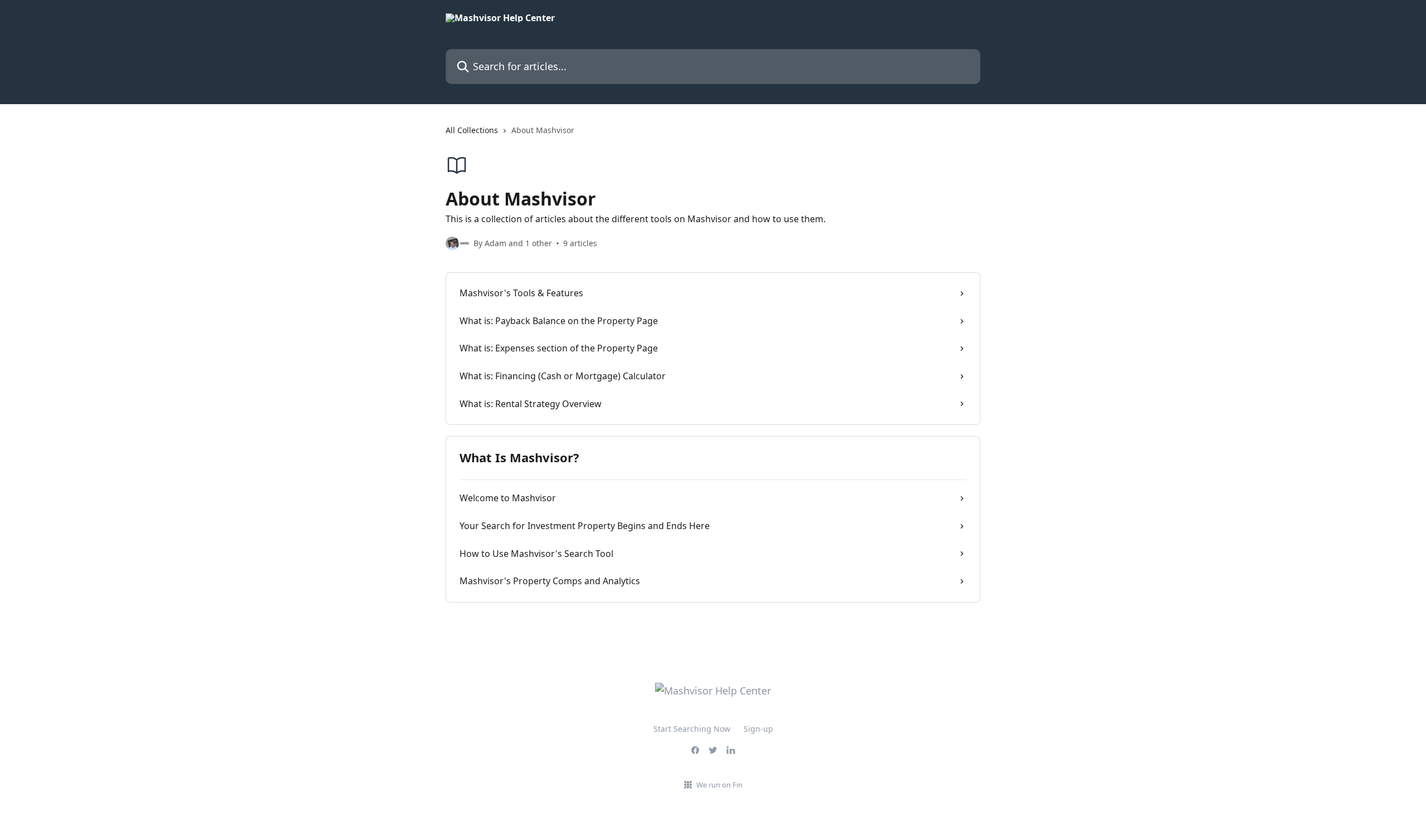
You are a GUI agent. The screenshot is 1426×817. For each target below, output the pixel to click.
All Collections (472, 130)
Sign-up (758, 728)
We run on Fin (719, 785)
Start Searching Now (691, 728)
